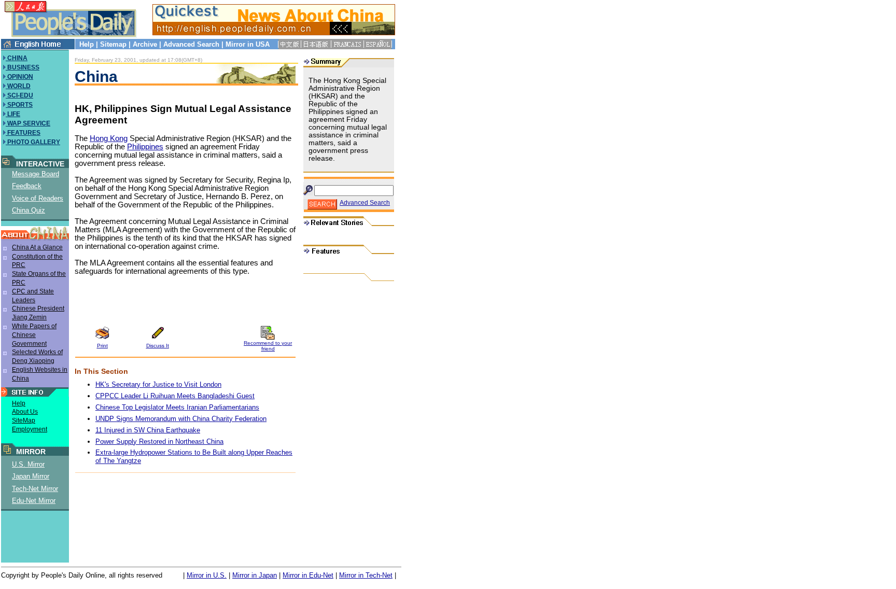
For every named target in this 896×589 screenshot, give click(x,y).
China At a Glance (37, 247)
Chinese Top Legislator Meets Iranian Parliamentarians (177, 407)
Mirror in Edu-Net (308, 575)
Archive (145, 44)
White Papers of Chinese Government (34, 334)
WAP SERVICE (28, 123)
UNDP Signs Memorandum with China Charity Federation (181, 419)
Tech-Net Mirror (35, 489)
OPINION (19, 76)
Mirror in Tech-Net (366, 575)
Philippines (145, 147)
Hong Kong (109, 138)
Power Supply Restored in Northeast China (159, 441)
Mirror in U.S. (207, 575)
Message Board (35, 174)
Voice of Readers (37, 198)
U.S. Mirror (28, 464)
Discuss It (157, 345)
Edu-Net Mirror (33, 500)
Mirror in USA (248, 44)
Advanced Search (191, 44)
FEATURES (23, 132)
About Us (25, 411)
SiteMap (23, 420)
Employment (29, 429)
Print (102, 345)
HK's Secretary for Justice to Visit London (158, 384)
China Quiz (28, 210)
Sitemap (113, 44)
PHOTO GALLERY (33, 142)
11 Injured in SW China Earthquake (147, 430)
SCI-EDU (19, 95)
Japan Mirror (30, 476)
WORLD (18, 86)
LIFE (13, 114)
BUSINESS (22, 67)
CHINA (16, 58)
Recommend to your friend (268, 346)
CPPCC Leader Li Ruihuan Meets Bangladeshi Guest (175, 396)
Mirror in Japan (254, 575)
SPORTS (19, 104)
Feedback (26, 186)
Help (86, 44)
